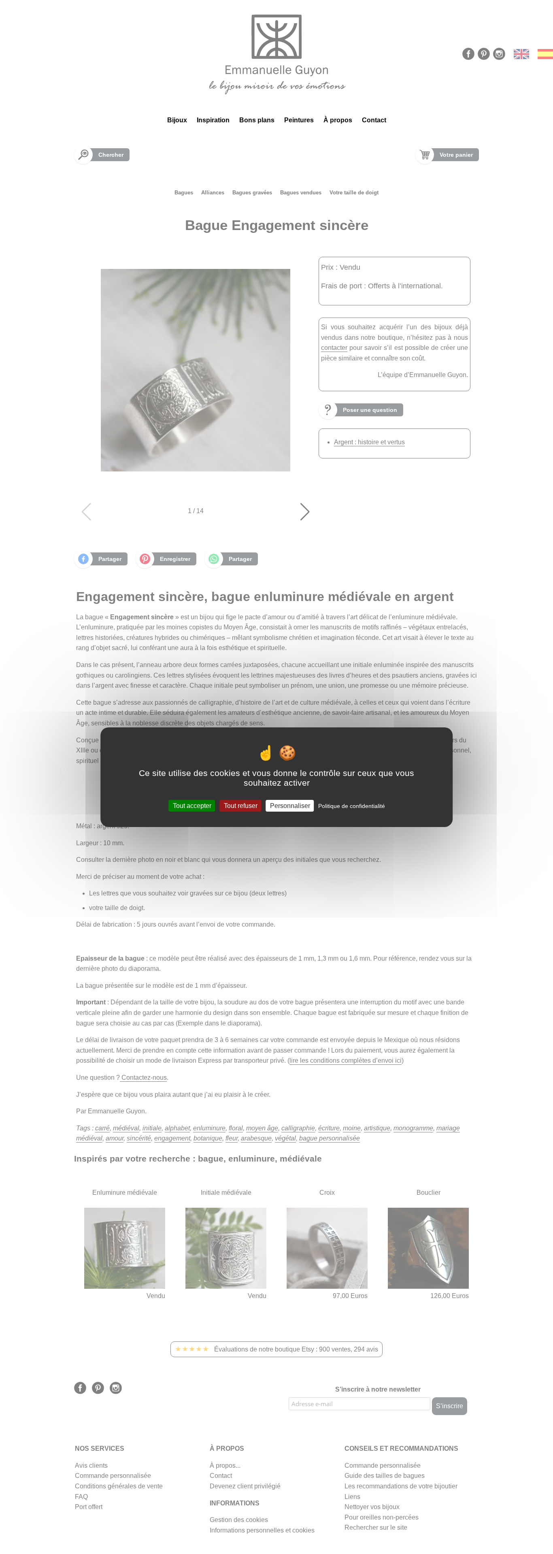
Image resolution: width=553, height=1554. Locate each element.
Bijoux (177, 120)
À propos (337, 120)
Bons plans (256, 120)
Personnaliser (290, 805)
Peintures (299, 120)
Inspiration (213, 120)
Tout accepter (192, 805)
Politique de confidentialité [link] (351, 805)
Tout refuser (240, 805)
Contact (374, 120)
